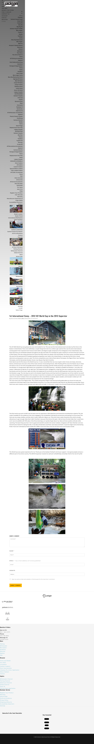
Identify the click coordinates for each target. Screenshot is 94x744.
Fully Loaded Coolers (17, 170)
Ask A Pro (20, 189)
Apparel (20, 60)
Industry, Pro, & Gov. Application (9, 670)
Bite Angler (19, 30)
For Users (20, 187)
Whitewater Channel (17, 251)
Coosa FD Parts (18, 82)
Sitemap (2, 705)
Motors (21, 49)
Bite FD (20, 25)
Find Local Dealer (5, 660)
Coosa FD (20, 23)
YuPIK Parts (19, 88)
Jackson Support (5, 666)
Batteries (20, 51)
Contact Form (4, 639)
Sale (21, 176)
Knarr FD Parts (18, 90)
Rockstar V (19, 107)
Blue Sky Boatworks (17, 39)
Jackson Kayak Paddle (16, 28)
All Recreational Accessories (15, 146)
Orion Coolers (19, 163)
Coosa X (20, 32)
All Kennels (19, 179)
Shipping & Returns (6, 702)
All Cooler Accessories (16, 172)
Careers (20, 235)
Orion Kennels (19, 178)
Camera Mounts (18, 120)
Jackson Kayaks (18, 95)
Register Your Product (16, 193)
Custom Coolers (18, 166)
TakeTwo (20, 36)
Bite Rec (20, 135)
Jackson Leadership (17, 229)
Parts (21, 56)
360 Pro (20, 43)
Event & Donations (17, 233)
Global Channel (18, 252)
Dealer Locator (18, 214)
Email (11, 560)
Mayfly (21, 34)
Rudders (20, 71)
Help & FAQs (3, 696)
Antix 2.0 (20, 97)
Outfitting (20, 118)
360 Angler (19, 41)
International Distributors (15, 217)
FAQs (21, 191)
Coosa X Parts (19, 84)
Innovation (3, 664)
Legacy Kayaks (18, 92)
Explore (2, 653)
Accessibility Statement (16, 202)
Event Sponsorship (6, 668)
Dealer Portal (19, 216)
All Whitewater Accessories (15, 112)
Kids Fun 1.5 (19, 110)
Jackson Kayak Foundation (15, 231)
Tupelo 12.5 (20, 140)
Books (21, 122)
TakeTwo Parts (18, 86)
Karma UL (20, 109)
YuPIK (21, 38)
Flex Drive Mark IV (17, 54)
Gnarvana (20, 105)
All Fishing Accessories (16, 58)
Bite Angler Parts (18, 75)
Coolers (20, 296)
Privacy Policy (4, 700)
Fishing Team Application (7, 688)
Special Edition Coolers (16, 168)
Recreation (19, 286)
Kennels (20, 306)
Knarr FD (20, 21)
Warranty (20, 196)
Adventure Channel (6, 682)
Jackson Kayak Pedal (17, 19)
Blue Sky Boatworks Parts (15, 77)
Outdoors (3, 649)
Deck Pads (20, 73)
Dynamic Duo (19, 101)
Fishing (20, 266)
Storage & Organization (16, 151)
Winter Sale (19, 256)
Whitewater (19, 276)
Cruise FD (20, 144)
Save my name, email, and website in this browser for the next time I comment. (33, 579)
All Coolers (20, 165)
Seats (21, 69)
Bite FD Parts (19, 81)
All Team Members (17, 247)
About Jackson (18, 219)
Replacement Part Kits (16, 127)
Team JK (20, 237)
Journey (20, 142)
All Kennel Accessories (16, 181)
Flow (21, 103)
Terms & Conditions (6, 698)
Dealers (20, 204)
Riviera (21, 137)
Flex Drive (20, 53)
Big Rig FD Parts (18, 79)
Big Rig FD (20, 26)
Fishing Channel (18, 249)
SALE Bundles (19, 183)
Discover (2, 651)
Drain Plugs (19, 125)
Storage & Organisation (16, 66)
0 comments (34, 318)
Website (12, 570)
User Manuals (19, 194)
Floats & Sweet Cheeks (16, 116)
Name (11, 551)
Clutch (21, 99)
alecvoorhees (14, 318)
